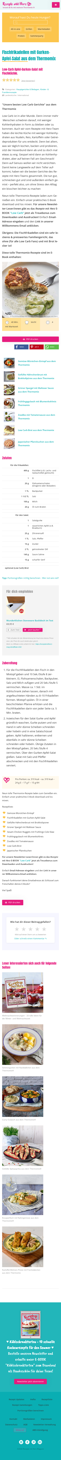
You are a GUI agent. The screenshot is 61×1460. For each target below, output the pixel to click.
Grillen (29, 29)
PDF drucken (32, 339)
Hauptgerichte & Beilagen (27, 89)
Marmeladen (44, 29)
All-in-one (15, 29)
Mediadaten (29, 1419)
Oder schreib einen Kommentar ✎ (30, 938)
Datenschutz (11, 1424)
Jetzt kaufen (34, 629)
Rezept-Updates (16, 1399)
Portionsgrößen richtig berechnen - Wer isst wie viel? (30, 578)
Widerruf (20, 1430)
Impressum (46, 1419)
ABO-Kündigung (40, 1430)
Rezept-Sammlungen (22, 1405)
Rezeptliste (47, 1399)
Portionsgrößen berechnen (30, 1410)
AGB (25, 1424)
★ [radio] (17, 928)
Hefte (33, 1399)
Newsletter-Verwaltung (44, 1424)
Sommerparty (36, 36)
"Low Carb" (17, 213)
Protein (21, 36)
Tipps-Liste (43, 1405)
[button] (56, 5)
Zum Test (14, 629)
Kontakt (13, 1419)
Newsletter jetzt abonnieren (30, 1381)
